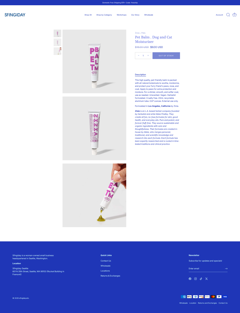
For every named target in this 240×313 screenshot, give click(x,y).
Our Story (135, 15)
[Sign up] (226, 268)
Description (140, 74)
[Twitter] (206, 278)
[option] (57, 33)
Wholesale (148, 15)
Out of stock (166, 56)
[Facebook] (190, 278)
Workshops (121, 15)
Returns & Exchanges (110, 275)
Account (219, 15)
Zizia (137, 33)
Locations (105, 271)
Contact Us (106, 261)
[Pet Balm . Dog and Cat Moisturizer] (57, 33)
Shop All (88, 15)
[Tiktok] (201, 278)
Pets (143, 33)
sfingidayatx (24, 298)
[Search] (228, 15)
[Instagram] (195, 278)
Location (192, 303)
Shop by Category (104, 15)
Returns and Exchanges (207, 303)
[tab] (141, 74)
